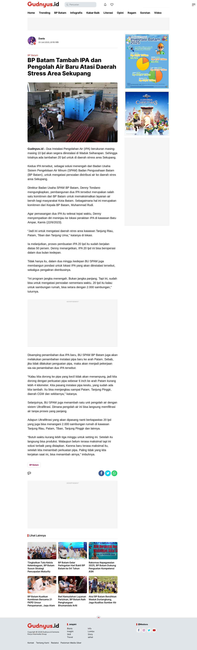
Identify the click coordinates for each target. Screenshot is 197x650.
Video (158, 12)
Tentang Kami (42, 642)
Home (31, 12)
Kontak (31, 642)
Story (90, 634)
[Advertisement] (72, 324)
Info (89, 628)
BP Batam (60, 12)
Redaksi (55, 642)
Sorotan (145, 12)
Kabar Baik (93, 12)
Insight (70, 631)
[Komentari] (29, 473)
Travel (70, 637)
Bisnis (69, 628)
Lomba (91, 631)
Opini (120, 12)
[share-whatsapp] (114, 473)
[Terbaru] (105, 4)
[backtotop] (98, 618)
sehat (90, 637)
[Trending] (112, 4)
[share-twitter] (108, 473)
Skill (69, 634)
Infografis (76, 12)
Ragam (132, 12)
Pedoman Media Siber (71, 642)
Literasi (108, 12)
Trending (44, 12)
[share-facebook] (101, 473)
